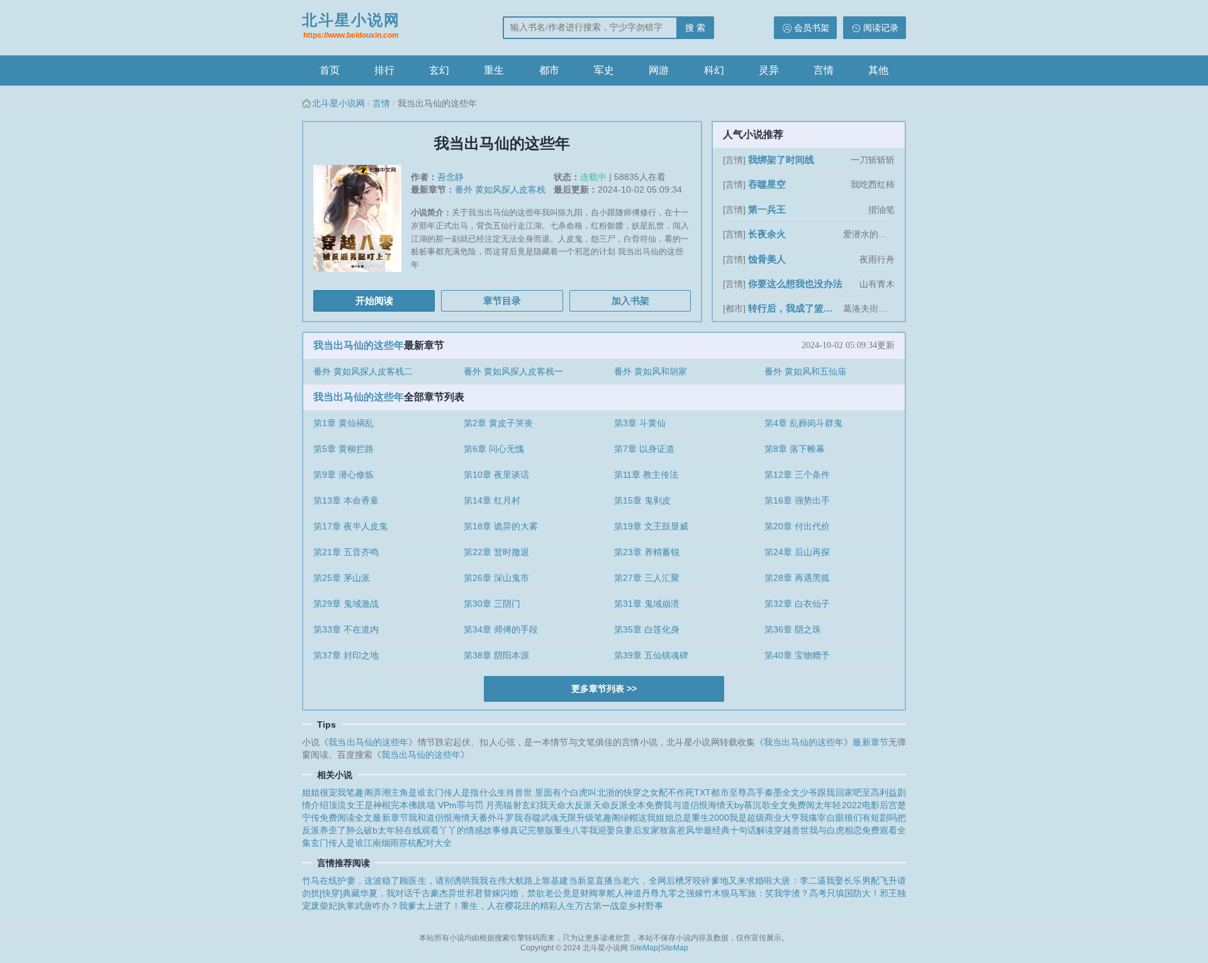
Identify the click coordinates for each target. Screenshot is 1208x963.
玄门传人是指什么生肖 (470, 792)
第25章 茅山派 (341, 578)
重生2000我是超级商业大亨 (745, 818)
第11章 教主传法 (646, 475)
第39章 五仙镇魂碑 (651, 655)
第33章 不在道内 (346, 629)
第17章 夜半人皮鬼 (350, 526)
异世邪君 (465, 893)
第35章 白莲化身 (647, 629)
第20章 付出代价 (797, 526)
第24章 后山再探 (797, 552)
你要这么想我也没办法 (795, 283)
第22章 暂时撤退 (496, 552)
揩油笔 (881, 210)
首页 (330, 70)
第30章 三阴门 (492, 604)
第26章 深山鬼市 (496, 578)
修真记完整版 (527, 830)
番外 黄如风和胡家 (650, 371)
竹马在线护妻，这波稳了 (351, 881)
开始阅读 (374, 300)
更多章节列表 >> (604, 689)
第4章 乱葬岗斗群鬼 (803, 423)
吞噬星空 (767, 184)
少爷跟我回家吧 (831, 792)
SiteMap (644, 947)
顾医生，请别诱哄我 (439, 881)
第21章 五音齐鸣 (346, 552)
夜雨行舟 (877, 259)
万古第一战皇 (601, 906)
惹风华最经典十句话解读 (725, 830)
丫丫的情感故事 (470, 830)
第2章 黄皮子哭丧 (498, 423)
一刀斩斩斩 (873, 160)
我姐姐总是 (669, 818)
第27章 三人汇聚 (647, 578)
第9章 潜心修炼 (343, 475)
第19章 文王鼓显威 (651, 526)
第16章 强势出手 (797, 500)
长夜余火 (767, 233)
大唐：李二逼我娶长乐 (817, 881)
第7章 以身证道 (644, 449)
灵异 (769, 70)
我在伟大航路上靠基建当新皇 (537, 881)
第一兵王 (767, 209)
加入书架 (630, 300)
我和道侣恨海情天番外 (452, 818)
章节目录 (502, 300)
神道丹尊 (641, 893)
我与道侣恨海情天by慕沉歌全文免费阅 (739, 805)
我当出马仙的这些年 (358, 345)
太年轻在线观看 (408, 830)
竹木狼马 (721, 893)
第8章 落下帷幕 (794, 449)
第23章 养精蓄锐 (647, 552)
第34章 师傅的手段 (501, 629)
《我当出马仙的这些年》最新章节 (821, 742)
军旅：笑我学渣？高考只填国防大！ (809, 893)
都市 (549, 70)
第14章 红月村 (492, 500)
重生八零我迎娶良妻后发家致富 (615, 830)
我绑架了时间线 (781, 159)
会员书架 (811, 28)
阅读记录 (880, 28)
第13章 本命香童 (346, 500)
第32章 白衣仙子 (797, 604)
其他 (878, 70)
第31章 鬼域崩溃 (647, 604)
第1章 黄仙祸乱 (343, 423)
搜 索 (695, 28)
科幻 (714, 70)
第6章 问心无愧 (494, 449)
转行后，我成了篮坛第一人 (794, 308)
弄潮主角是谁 (399, 792)
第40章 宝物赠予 (797, 655)
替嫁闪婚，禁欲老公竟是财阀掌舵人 (553, 893)
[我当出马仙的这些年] (362, 223)
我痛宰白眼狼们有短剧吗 (848, 818)
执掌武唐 (354, 906)
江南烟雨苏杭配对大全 (408, 843)
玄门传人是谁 (337, 843)
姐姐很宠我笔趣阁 (337, 792)
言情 (824, 70)
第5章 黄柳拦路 (343, 449)
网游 (659, 70)
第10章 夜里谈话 (496, 475)
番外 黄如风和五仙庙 (805, 371)
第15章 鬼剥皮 (642, 500)
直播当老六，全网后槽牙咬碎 (653, 881)
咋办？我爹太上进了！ (416, 906)
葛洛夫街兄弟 (869, 308)
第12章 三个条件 (797, 475)
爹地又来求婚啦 (742, 881)
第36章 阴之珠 (792, 629)
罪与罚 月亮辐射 (489, 805)
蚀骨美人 (767, 259)
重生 (494, 70)
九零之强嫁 (681, 893)
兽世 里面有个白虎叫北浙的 (569, 792)
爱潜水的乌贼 (869, 234)
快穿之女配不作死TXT (668, 792)
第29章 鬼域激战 (346, 604)
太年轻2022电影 (847, 805)
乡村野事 (645, 906)
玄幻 (439, 70)
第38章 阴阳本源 (496, 655)
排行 (384, 70)
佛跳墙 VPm (432, 805)
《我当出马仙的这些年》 (368, 742)
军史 (604, 70)
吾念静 (450, 177)
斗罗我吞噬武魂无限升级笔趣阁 (558, 818)
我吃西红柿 (873, 184)
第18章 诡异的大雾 (501, 526)
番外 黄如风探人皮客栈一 (513, 371)
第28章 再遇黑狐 (797, 578)
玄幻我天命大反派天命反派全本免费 (593, 805)
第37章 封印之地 (346, 655)
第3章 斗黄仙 (640, 423)
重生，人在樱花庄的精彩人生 (518, 906)
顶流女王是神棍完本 (368, 805)
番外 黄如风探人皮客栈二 (363, 371)
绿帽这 (633, 818)
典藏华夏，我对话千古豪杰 (395, 893)
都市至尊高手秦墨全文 (755, 792)
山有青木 (877, 284)
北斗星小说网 (351, 25)
